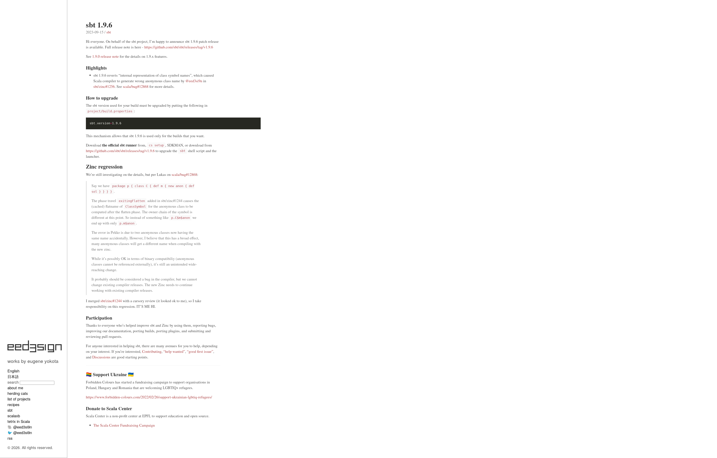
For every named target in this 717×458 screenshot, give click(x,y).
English (13, 371)
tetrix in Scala (18, 421)
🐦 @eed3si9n (19, 432)
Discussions (101, 357)
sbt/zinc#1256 (104, 86)
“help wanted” (174, 351)
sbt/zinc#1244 (111, 300)
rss (10, 438)
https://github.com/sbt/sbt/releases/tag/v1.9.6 (178, 47)
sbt (10, 410)
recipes (13, 404)
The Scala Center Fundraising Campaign (124, 425)
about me (15, 387)
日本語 (13, 376)
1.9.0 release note (105, 56)
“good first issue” (200, 351)
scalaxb (13, 415)
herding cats (17, 393)
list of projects (18, 399)
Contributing (152, 351)
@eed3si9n (193, 80)
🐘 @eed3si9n (19, 427)
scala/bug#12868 (135, 86)
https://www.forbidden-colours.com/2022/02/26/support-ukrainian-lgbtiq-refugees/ (149, 397)
